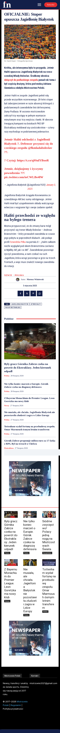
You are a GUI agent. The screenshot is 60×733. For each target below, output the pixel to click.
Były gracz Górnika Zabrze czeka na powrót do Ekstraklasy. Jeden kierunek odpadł (27, 367)
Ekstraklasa (9, 448)
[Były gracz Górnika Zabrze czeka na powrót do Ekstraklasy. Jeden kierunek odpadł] (30, 341)
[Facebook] (20, 293)
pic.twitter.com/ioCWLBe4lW (23, 177)
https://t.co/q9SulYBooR (33, 160)
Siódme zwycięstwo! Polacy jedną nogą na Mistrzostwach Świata (48, 535)
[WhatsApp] (39, 293)
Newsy (8, 275)
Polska (19, 275)
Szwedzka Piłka (18, 241)
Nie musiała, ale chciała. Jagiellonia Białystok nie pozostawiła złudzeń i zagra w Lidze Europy (30, 590)
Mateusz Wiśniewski (35, 279)
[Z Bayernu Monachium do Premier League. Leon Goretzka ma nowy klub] (11, 562)
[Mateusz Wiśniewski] (18, 279)
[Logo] (7, 4)
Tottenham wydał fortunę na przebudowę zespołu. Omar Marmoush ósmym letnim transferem (49, 588)
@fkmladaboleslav (40, 148)
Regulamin (16, 705)
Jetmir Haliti (36, 304)
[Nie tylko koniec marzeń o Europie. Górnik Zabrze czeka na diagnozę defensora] (30, 514)
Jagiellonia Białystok (19, 304)
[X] (27, 293)
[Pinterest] (33, 293)
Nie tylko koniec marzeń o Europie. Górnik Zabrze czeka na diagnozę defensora (29, 535)
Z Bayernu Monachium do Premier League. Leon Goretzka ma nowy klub (10, 583)
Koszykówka (47, 553)
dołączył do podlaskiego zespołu (21, 79)
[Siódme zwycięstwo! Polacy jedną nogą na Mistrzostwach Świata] (49, 514)
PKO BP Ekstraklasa (12, 307)
